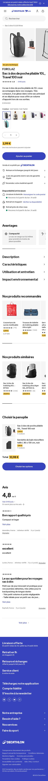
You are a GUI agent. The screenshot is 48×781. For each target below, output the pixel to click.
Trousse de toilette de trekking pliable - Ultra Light (30, 325)
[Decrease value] (5, 135)
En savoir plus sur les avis (12, 504)
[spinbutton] (11, 135)
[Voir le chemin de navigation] (3, 26)
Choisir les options (24, 466)
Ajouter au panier (24, 156)
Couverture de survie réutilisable (10, 324)
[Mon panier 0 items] (43, 11)
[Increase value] (16, 135)
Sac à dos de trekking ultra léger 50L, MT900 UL (30, 385)
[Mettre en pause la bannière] (40, 3)
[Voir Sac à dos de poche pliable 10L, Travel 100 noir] (8, 430)
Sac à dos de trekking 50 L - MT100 (9, 385)
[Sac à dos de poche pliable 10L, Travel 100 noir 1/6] (18, 44)
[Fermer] (44, 3)
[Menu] (5, 11)
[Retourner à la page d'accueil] (21, 11)
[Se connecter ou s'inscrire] (37, 11)
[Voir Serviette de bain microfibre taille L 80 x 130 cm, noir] (8, 445)
